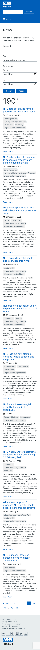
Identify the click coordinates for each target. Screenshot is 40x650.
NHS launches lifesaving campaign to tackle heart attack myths (16, 558)
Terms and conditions (10, 619)
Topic (5, 56)
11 (5, 608)
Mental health (9, 268)
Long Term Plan (24, 515)
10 (34, 603)
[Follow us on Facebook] (12, 635)
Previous (8, 603)
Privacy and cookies (9, 621)
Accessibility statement (11, 626)
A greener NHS (9, 367)
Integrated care (10, 515)
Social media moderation (11, 624)
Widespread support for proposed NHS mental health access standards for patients (19, 505)
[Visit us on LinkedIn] (21, 635)
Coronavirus (8, 319)
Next (18, 608)
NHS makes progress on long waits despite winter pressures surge (19, 210)
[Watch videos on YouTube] (25, 635)
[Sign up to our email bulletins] (3, 635)
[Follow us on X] (8, 635)
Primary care (16, 220)
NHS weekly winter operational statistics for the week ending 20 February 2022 (19, 454)
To (4, 80)
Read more (8, 152)
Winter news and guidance (14, 226)
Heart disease (9, 568)
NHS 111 (18, 319)
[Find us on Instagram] (17, 635)
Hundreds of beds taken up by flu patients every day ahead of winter (20, 308)
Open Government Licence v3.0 (14, 628)
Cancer (6, 220)
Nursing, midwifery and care (15, 122)
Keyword (7, 46)
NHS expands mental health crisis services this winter (18, 259)
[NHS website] (8, 644)
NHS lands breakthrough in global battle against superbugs (17, 407)
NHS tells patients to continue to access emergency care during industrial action (19, 160)
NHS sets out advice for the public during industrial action (19, 110)
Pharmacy (19, 125)
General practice (10, 119)
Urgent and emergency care (15, 128)
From (5, 70)
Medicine (14, 417)
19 (12, 608)
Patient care (8, 125)
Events (6, 417)
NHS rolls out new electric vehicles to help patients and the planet (18, 356)
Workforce (8, 471)
